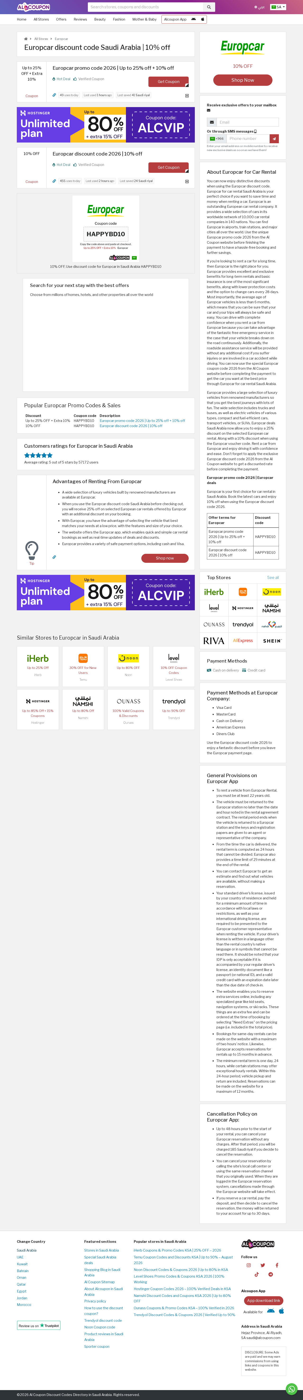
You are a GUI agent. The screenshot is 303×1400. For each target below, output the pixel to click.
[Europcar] (243, 48)
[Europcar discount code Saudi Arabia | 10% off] (105, 228)
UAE (20, 1257)
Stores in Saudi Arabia (101, 1250)
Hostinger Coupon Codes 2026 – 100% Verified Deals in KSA (182, 1289)
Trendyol (174, 718)
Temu (83, 679)
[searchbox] (145, 7)
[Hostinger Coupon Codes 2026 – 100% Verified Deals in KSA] (38, 701)
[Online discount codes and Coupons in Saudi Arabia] (25, 39)
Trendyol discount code (103, 1320)
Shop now (165, 558)
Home (22, 19)
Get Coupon (168, 81)
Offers (61, 19)
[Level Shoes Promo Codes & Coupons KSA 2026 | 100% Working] (174, 658)
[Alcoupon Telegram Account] (271, 1274)
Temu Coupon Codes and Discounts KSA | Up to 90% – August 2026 (183, 1260)
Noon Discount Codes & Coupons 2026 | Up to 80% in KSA (181, 1270)
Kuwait (22, 1264)
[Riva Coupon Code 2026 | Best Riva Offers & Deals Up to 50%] (214, 640)
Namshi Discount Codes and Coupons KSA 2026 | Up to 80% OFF (182, 1299)
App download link (263, 1300)
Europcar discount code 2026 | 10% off (131, 426)
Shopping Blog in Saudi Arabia (102, 1273)
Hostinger (38, 722)
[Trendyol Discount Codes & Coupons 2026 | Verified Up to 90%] (174, 701)
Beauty (100, 19)
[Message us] (292, 1389)
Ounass (128, 722)
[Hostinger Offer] (106, 125)
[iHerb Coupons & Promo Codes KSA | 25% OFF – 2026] (38, 658)
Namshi (83, 718)
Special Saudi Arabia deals (100, 1260)
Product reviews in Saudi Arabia (103, 1337)
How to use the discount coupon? (103, 1311)
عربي (261, 7)
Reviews (80, 19)
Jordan (22, 1298)
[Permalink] (54, 95)
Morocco (24, 1305)
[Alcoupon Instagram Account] (248, 1265)
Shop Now (243, 80)
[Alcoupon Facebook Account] (277, 1265)
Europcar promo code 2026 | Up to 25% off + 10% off (142, 421)
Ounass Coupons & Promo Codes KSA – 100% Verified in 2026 (184, 1308)
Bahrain (23, 1271)
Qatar (21, 1284)
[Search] (209, 7)
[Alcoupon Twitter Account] (263, 1265)
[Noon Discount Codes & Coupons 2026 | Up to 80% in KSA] (128, 658)
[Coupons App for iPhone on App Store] (203, 19)
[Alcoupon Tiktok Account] (257, 1274)
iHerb (38, 675)
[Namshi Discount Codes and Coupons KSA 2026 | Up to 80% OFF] (83, 701)
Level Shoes (174, 679)
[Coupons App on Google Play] (193, 19)
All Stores (41, 19)
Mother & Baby (144, 19)
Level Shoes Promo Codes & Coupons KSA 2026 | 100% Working (179, 1279)
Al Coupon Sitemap (99, 1282)
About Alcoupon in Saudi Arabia (103, 1292)
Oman (21, 1277)
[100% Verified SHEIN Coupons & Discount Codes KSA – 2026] (271, 640)
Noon (128, 675)
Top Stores (219, 577)
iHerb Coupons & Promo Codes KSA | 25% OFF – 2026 (177, 1250)
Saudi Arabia (26, 1250)
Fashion (119, 19)
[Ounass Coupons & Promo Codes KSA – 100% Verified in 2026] (128, 701)
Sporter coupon (96, 1346)
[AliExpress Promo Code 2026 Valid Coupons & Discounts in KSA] (243, 640)
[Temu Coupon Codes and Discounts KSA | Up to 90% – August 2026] (83, 658)
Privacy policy (95, 1301)
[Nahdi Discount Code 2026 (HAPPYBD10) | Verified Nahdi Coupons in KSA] (271, 624)
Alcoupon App (175, 19)
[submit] (274, 138)
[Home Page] (33, 7)
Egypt (22, 1291)
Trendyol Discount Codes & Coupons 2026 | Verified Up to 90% (184, 1315)
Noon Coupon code (99, 1327)
